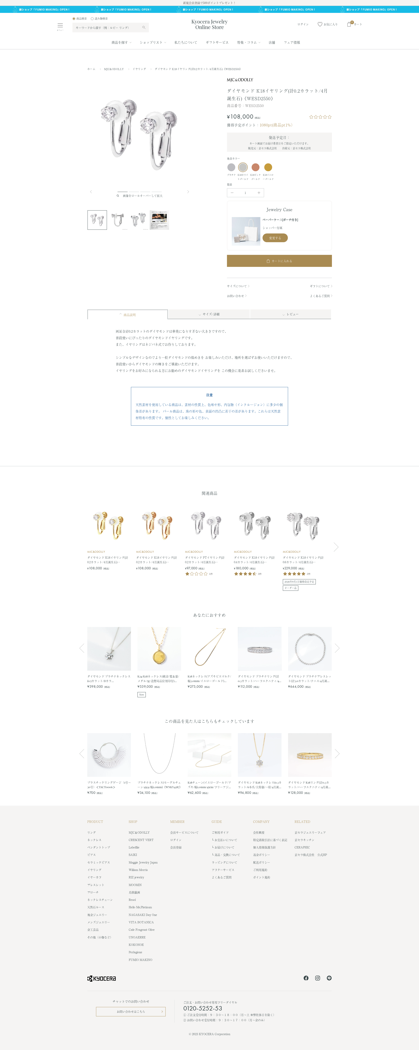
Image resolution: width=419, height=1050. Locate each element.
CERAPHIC (302, 847)
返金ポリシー (261, 855)
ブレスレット (95, 885)
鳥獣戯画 (134, 892)
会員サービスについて (184, 832)
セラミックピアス (98, 862)
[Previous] (93, 192)
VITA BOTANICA (141, 922)
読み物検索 (101, 19)
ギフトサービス (217, 42)
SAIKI (133, 855)
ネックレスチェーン (100, 900)
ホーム (91, 69)
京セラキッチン (304, 840)
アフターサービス (223, 870)
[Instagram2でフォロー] (317, 979)
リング (91, 832)
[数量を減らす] (232, 192)
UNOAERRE (137, 937)
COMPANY (261, 821)
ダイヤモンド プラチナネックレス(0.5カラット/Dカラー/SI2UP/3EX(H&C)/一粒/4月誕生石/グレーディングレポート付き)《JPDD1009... (109, 678)
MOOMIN (135, 885)
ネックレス (94, 840)
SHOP (133, 821)
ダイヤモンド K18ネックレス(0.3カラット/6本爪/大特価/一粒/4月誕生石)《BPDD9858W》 (260, 784)
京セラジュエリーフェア (310, 832)
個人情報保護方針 (264, 847)
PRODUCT (95, 821)
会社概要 (258, 832)
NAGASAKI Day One (143, 915)
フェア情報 (292, 42)
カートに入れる (282, 261)
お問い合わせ (235, 296)
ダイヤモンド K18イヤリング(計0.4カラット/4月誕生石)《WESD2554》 (254, 560)
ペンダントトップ (98, 847)
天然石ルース (95, 907)
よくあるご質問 (320, 296)
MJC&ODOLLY (114, 69)
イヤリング (139, 69)
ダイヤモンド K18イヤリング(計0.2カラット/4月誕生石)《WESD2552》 (156, 560)
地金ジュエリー (97, 915)
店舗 (272, 42)
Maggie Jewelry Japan (143, 862)
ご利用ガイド (220, 832)
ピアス (91, 855)
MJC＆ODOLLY (139, 832)
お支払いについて (226, 840)
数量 (229, 185)
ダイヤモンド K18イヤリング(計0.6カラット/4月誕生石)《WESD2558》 (303, 560)
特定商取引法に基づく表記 (270, 840)
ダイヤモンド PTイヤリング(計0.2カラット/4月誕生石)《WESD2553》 (205, 560)
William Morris (138, 870)
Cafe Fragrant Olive (142, 929)
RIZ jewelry (136, 877)
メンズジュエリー (98, 922)
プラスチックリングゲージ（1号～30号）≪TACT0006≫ (109, 784)
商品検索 (81, 19)
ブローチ (93, 892)
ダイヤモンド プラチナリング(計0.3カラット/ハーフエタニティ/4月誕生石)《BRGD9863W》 (258, 678)
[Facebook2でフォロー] (306, 979)
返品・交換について (227, 855)
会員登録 (176, 847)
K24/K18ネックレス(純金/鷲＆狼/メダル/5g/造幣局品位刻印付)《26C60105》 (158, 678)
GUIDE (217, 821)
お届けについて (224, 847)
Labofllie (134, 847)
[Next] (188, 192)
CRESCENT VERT (141, 840)
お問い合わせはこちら (131, 1011)
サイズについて (237, 286)
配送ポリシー (261, 862)
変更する (275, 238)
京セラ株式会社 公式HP (311, 855)
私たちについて (185, 42)
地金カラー (233, 159)
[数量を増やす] (259, 192)
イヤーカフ (94, 877)
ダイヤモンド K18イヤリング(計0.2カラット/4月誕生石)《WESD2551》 (107, 560)
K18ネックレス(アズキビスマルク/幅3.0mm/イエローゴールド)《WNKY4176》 (209, 678)
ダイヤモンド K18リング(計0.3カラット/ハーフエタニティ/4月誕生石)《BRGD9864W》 (309, 784)
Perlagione (135, 952)
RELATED (302, 821)
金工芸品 (93, 929)
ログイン (176, 840)
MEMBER (177, 821)
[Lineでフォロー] (329, 979)
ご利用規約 (260, 870)
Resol (132, 900)
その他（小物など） (100, 937)
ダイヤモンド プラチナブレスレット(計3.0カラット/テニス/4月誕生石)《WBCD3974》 (309, 678)
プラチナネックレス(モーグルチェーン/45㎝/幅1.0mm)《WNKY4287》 (159, 784)
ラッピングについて (224, 862)
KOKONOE (136, 945)
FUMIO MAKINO (140, 960)
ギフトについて (320, 286)
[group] (209, 9)
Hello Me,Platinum (140, 907)
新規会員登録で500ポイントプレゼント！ (209, 3)
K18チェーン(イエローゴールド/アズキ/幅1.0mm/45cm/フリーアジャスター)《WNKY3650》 (209, 784)
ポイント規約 (261, 877)
